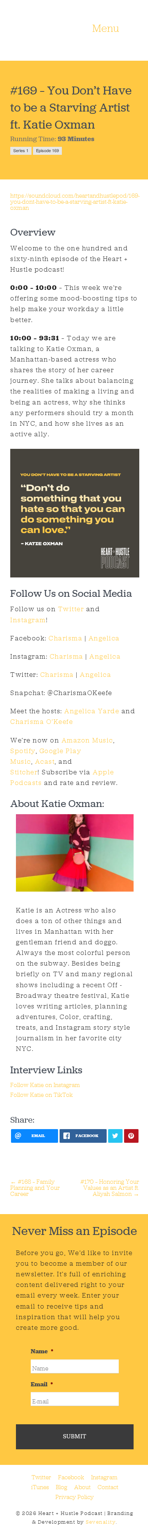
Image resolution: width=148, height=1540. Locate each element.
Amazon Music (87, 740)
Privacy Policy (74, 1497)
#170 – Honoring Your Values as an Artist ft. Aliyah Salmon (109, 1188)
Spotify (23, 750)
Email (42, 1384)
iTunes (40, 1487)
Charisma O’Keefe (41, 721)
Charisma (65, 638)
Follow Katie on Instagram (45, 1085)
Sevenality (101, 1522)
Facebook (71, 1477)
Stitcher (24, 772)
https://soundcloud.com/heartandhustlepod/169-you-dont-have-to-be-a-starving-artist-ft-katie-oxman (75, 202)
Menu (105, 29)
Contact (108, 1487)
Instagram (28, 619)
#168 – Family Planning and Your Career (35, 1188)
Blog (61, 1487)
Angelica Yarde (91, 711)
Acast (45, 761)
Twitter (70, 608)
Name (42, 1351)
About (82, 1487)
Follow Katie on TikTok (41, 1095)
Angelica (104, 638)
